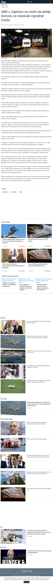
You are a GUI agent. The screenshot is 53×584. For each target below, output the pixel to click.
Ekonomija (22, 246)
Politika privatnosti (29, 575)
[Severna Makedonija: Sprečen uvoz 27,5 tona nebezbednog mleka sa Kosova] (13, 231)
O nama (14, 575)
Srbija (3, 7)
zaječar (13, 192)
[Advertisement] (26, 208)
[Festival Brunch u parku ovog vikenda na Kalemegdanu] (13, 556)
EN (31, 1)
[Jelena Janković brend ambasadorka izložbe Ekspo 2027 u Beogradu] (13, 256)
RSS (39, 575)
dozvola (5, 192)
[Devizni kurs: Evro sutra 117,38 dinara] (39, 231)
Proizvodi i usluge (21, 575)
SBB (21, 192)
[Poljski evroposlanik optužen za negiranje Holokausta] (9, 280)
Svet (7, 7)
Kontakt (35, 575)
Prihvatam (26, 582)
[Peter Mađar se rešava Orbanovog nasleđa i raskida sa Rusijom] (26, 280)
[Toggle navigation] (50, 1)
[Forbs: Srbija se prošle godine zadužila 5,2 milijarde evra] (39, 256)
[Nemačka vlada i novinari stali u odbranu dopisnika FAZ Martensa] (44, 280)
